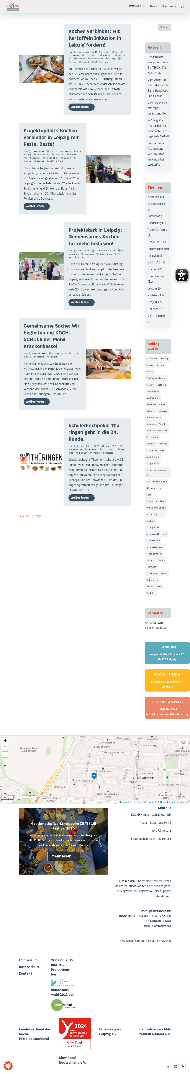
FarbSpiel (161, 385)
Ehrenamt (154, 216)
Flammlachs (152, 391)
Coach (160, 365)
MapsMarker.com (127, 801)
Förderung (154, 223)
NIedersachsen (153, 488)
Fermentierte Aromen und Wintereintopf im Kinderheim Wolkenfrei (157, 154)
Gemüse (150, 411)
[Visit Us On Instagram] (175, 1068)
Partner (40, 356)
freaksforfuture (157, 230)
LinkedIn (167, 686)
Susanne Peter (39, 353)
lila (147, 481)
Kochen (81, 58)
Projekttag (151, 514)
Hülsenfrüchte (153, 417)
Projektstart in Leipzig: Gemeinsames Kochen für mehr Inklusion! (95, 237)
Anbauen (153, 197)
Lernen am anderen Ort (156, 472)
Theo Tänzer (82, 52)
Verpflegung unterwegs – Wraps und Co (158, 108)
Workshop (151, 593)
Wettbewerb (152, 580)
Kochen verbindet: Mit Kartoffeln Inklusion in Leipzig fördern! (94, 38)
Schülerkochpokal (155, 547)
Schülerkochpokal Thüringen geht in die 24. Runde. (95, 432)
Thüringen (151, 573)
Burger (149, 365)
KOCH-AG (154, 262)
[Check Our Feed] (182, 1068)
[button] (94, 776)
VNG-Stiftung (101, 62)
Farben (149, 385)
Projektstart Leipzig (156, 507)
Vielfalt (164, 573)
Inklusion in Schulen (156, 424)
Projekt (85, 62)
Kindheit (163, 443)
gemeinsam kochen (156, 404)
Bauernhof (151, 358)
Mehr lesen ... (64, 856)
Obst (148, 494)
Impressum (28, 960)
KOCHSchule (152, 457)
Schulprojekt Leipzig (156, 534)
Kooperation (97, 58)
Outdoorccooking (155, 501)
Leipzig (112, 58)
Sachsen (150, 521)
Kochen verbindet (155, 450)
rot (162, 514)
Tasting (161, 560)
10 (77, 866)
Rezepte (109, 453)
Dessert (150, 371)
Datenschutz (29, 967)
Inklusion (107, 55)
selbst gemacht (154, 553)
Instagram (174, 681)
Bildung (164, 358)
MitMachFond (160, 481)
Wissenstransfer (154, 586)
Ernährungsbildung (156, 378)
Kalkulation (152, 437)
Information (91, 55)
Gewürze (162, 411)
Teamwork (151, 566)
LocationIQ (152, 801)
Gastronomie (153, 398)
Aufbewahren (156, 204)
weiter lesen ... (81, 107)
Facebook (157, 681)
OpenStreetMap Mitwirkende (174, 801)
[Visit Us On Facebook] (161, 1068)
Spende (150, 560)
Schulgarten (152, 527)
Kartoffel (150, 443)
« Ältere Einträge (30, 516)
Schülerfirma (153, 540)
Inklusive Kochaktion (157, 430)
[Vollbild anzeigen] (5, 754)
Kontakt (25, 974)
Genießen (92, 449)
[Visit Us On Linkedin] (168, 1068)
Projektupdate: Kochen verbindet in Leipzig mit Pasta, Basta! (51, 137)
